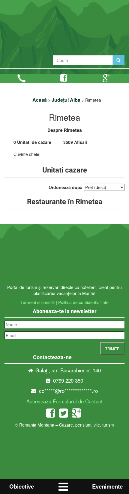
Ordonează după (65, 187)
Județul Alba (66, 99)
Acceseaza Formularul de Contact (64, 401)
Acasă (39, 99)
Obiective (21, 486)
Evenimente (107, 486)
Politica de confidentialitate (83, 302)
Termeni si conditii (37, 302)
